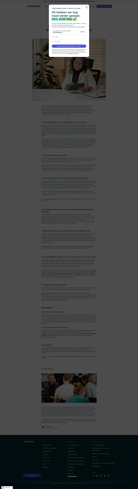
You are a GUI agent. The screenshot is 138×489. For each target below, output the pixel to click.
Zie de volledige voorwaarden (72, 53)
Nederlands (7, 487)
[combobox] (7, 487)
